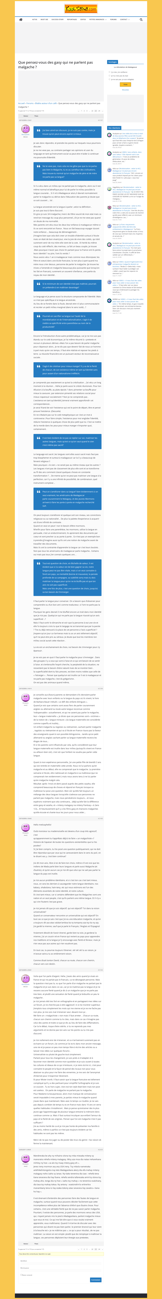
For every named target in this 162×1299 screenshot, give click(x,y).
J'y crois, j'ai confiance (119, 72)
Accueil (21, 103)
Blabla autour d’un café (46, 103)
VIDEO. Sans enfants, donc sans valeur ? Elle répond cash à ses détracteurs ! (127, 154)
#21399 (100, 689)
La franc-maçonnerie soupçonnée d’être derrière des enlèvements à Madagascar (124, 226)
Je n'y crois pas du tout (119, 76)
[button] (105, 19)
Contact (123, 19)
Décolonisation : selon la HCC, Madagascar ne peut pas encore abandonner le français (127, 170)
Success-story (58, 19)
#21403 (100, 818)
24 (99, 111)
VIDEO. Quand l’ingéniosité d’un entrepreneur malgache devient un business (127, 264)
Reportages (72, 19)
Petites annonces (96, 19)
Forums (113, 19)
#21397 (100, 120)
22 (92, 111)
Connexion (95, 1280)
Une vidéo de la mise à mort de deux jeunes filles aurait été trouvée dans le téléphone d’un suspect (128, 135)
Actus (34, 19)
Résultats (125, 90)
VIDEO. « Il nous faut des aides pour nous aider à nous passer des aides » (127, 282)
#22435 (100, 1150)
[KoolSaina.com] (20, 19)
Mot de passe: (24, 1268)
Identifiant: (23, 1261)
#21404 (100, 970)
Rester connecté (27, 1275)
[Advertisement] (81, 37)
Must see (44, 19)
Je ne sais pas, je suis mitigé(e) (122, 79)
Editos (83, 19)
